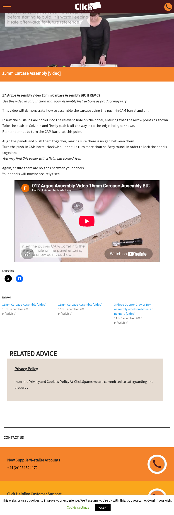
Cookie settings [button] (78, 507)
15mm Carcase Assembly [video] (24, 304)
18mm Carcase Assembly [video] (80, 304)
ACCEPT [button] (103, 508)
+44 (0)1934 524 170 (22, 467)
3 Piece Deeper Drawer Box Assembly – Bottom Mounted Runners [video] (133, 309)
